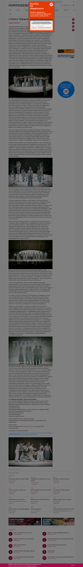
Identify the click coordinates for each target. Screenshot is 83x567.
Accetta (72, 565)
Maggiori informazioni (32, 565)
